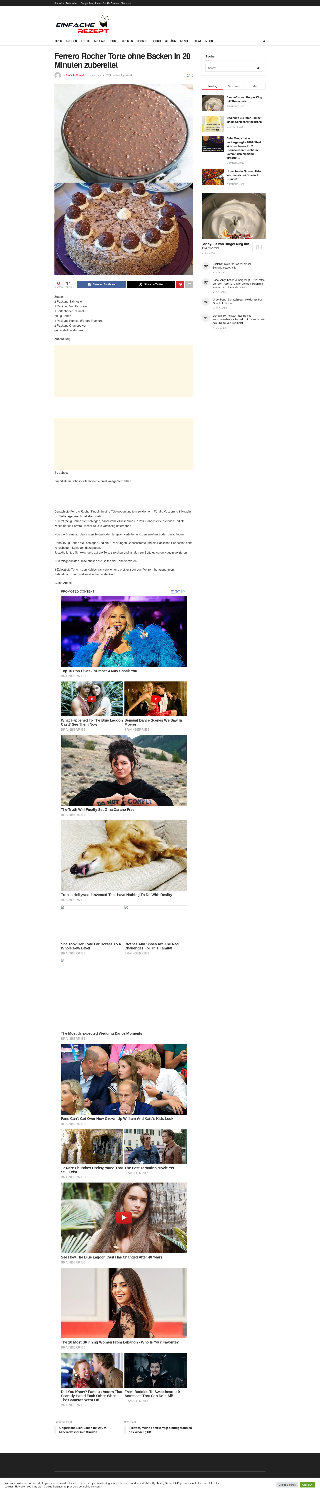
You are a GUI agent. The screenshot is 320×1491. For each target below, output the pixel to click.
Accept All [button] (307, 1484)
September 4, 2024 (101, 75)
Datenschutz (72, 3)
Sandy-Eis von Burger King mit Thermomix (244, 99)
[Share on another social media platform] (189, 284)
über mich (126, 3)
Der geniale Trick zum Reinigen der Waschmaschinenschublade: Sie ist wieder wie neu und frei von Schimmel (239, 319)
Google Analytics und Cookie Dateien (100, 3)
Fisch (157, 41)
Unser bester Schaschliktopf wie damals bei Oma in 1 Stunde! (245, 175)
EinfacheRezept (75, 75)
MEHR (209, 41)
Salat (197, 41)
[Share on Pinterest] (180, 284)
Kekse (184, 41)
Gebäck (170, 41)
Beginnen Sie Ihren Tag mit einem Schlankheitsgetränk (244, 120)
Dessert (143, 41)
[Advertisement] (123, 371)
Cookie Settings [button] (287, 1484)
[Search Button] (264, 40)
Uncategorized (123, 75)
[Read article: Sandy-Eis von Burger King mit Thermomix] (234, 216)
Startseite (59, 3)
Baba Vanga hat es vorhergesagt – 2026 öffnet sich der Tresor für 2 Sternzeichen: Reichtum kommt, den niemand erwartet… (244, 148)
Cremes (127, 41)
